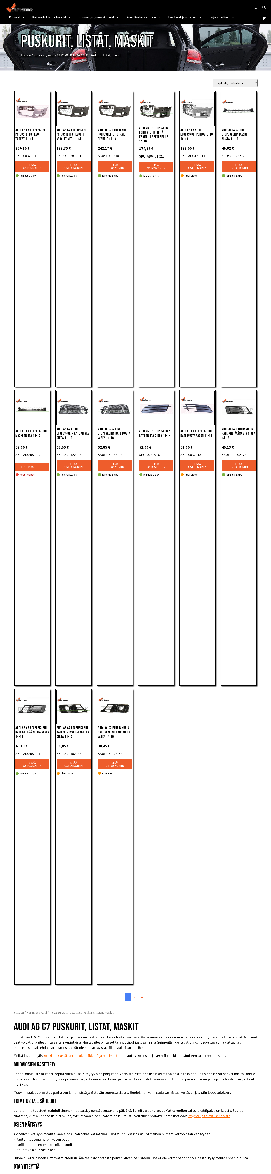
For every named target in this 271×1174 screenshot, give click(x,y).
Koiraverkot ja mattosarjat (49, 17)
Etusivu (26, 55)
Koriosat (14, 17)
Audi (51, 55)
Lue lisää (27, 467)
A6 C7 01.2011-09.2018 (72, 55)
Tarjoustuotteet (219, 17)
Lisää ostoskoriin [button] (32, 166)
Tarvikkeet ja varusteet (182, 17)
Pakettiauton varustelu (141, 17)
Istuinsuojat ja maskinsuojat (96, 17)
